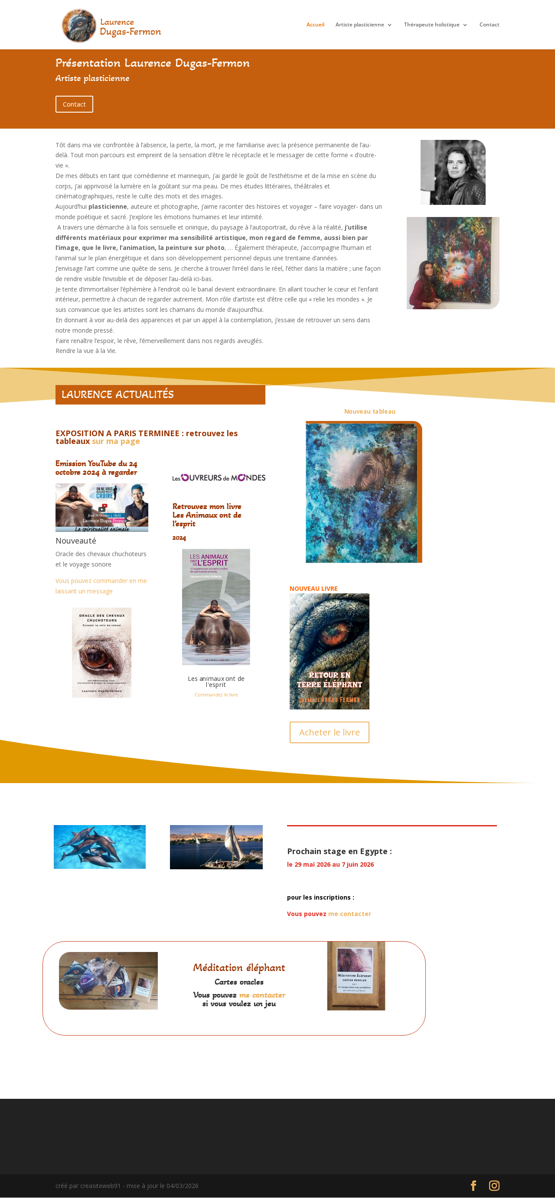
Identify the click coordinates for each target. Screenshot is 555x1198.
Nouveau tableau (369, 411)
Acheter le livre (329, 732)
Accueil (315, 25)
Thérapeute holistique (432, 25)
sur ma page (116, 441)
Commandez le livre (216, 695)
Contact (490, 25)
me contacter (349, 914)
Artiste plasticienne (360, 25)
